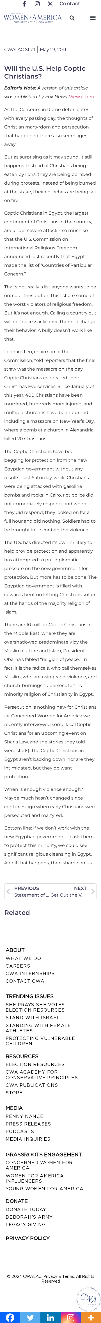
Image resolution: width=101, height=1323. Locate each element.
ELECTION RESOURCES (35, 1064)
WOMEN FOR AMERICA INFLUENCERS (35, 1178)
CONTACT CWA (25, 981)
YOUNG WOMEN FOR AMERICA (44, 1188)
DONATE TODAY (26, 1209)
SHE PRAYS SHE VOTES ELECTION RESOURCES (35, 1007)
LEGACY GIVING (25, 1224)
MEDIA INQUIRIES (28, 1139)
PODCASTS (20, 1131)
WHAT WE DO (23, 958)
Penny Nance (24, 1116)
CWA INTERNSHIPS (30, 973)
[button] (93, 17)
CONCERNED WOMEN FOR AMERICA (39, 1165)
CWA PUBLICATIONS (32, 1085)
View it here (82, 96)
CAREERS (18, 966)
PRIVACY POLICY (28, 1238)
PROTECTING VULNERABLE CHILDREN (40, 1041)
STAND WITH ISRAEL (33, 1017)
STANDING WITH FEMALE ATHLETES (38, 1028)
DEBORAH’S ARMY (29, 1217)
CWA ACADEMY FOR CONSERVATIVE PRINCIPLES (42, 1074)
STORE (14, 1092)
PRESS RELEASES (28, 1124)
